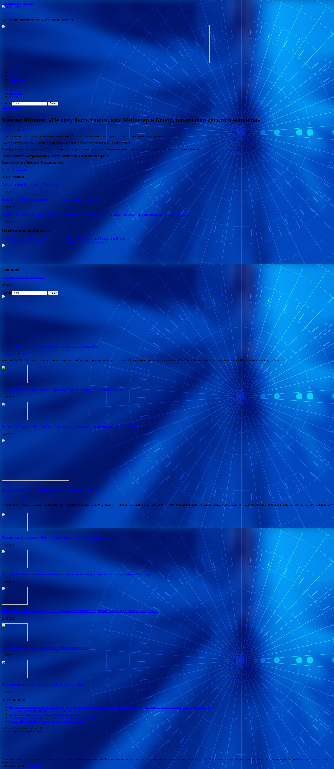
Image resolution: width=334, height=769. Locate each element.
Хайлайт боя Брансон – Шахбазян (30, 185)
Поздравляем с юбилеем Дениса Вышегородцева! (43, 685)
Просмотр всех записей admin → (23, 277)
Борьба (13, 75)
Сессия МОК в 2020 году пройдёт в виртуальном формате (50, 490)
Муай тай (15, 93)
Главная (14, 68)
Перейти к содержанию (17, 3)
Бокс (12, 72)
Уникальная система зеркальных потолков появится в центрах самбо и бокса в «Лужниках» (80, 611)
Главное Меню (11, 107)
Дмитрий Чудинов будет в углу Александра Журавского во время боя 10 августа (69, 426)
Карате (13, 82)
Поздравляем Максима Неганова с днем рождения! (45, 648)
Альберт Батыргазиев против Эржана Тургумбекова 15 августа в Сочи (62, 390)
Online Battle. (10, 13)
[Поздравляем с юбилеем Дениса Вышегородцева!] (15, 677)
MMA (13, 89)
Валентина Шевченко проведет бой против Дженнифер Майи (53, 200)
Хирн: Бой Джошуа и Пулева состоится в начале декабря (50, 346)
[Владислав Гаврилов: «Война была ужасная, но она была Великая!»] (15, 530)
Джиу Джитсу (18, 79)
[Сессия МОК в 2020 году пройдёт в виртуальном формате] (35, 479)
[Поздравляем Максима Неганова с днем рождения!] (15, 640)
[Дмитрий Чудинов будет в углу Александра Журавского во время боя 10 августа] (15, 419)
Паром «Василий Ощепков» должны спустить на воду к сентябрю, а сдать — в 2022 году (76, 574)
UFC (12, 86)
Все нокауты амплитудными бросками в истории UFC (45, 710)
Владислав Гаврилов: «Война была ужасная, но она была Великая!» (60, 537)
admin (25, 129)
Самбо (13, 96)
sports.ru (21, 169)
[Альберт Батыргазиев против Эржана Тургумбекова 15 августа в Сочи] (15, 382)
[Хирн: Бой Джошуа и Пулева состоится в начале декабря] (35, 335)
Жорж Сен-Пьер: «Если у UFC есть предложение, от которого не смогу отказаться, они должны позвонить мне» (96, 215)
